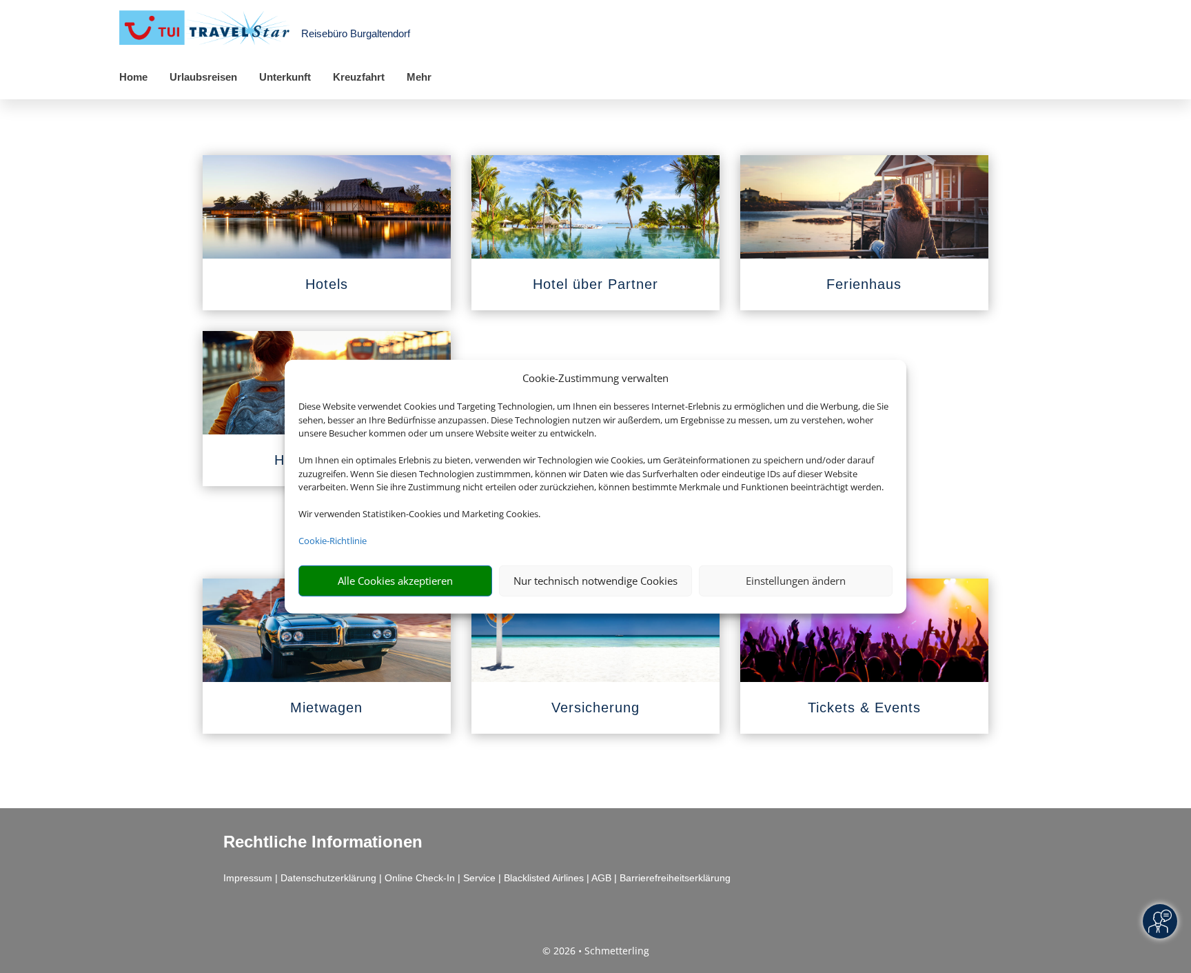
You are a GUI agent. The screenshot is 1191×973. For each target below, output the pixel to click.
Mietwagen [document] (326, 707)
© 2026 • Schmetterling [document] (595, 950)
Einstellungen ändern (796, 581)
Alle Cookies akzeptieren (395, 581)
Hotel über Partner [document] (595, 284)
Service (479, 877)
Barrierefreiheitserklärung (675, 877)
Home (133, 77)
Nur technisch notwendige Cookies (595, 581)
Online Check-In (420, 877)
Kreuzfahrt (359, 77)
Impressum (247, 877)
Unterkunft (285, 77)
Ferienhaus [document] (864, 284)
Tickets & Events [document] (864, 707)
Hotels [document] (326, 284)
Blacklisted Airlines (544, 877)
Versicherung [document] (595, 707)
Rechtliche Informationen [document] (323, 842)
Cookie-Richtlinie (332, 540)
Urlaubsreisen (203, 77)
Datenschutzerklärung (328, 877)
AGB (601, 877)
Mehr (419, 77)
